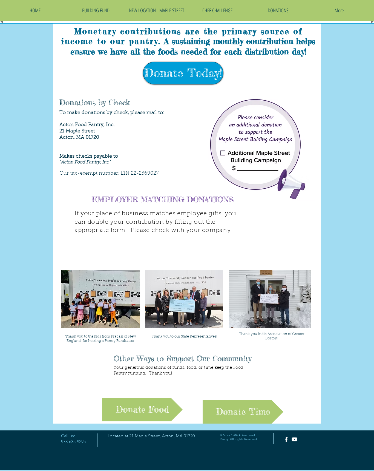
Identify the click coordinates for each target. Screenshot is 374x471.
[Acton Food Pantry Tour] (294, 439)
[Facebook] (286, 439)
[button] (278, 10)
